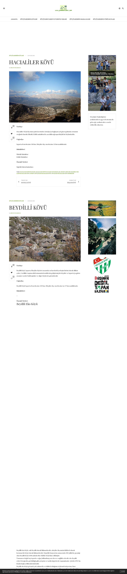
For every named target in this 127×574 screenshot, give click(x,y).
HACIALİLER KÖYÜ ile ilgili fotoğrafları (48, 172)
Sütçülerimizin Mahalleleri (80, 19)
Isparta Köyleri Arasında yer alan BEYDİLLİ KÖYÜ (60, 535)
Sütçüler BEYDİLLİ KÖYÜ (39, 536)
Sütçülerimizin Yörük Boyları (104, 19)
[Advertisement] (63, 36)
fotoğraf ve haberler (38, 535)
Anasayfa (14, 19)
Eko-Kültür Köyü (25, 535)
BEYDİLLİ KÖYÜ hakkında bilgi (40, 533)
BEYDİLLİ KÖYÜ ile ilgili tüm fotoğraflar (62, 533)
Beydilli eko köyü (25, 533)
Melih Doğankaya (16, 67)
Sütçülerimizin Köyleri (28, 19)
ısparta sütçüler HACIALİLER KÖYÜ (40, 173)
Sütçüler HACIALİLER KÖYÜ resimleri (63, 173)
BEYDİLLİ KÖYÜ (28, 207)
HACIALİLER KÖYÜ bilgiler (27, 172)
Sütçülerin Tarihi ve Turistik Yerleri (53, 19)
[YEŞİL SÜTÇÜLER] (63, 8)
